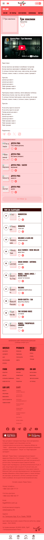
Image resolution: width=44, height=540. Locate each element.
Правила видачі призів (20, 413)
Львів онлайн (6, 402)
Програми (5, 393)
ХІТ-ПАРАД (13, 13)
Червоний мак (23, 240)
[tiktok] (30, 429)
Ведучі (4, 390)
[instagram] (13, 429)
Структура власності (19, 395)
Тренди (32, 359)
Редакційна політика (19, 409)
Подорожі (19, 381)
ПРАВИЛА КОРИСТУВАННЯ (20, 391)
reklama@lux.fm (9, 510)
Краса (31, 353)
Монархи (5, 351)
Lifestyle (20, 369)
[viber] (19, 134)
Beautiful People (23, 302)
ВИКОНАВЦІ (32, 13)
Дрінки (4, 375)
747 (19, 216)
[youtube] (36, 429)
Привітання (19, 375)
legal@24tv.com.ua (10, 503)
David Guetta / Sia (25, 299)
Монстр (13, 178)
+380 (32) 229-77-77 (10, 489)
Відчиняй (14, 167)
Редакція (18, 423)
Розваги (20, 348)
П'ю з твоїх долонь (17, 145)
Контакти (19, 417)
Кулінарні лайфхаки (8, 378)
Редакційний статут (20, 404)
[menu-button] (4, 3)
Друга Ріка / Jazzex (19, 165)
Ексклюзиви (6, 360)
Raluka (21, 287)
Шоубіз (6, 348)
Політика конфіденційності (21, 400)
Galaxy (20, 327)
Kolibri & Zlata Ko (25, 238)
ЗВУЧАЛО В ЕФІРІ (34, 378)
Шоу (4, 357)
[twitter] (14, 134)
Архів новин (19, 420)
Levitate (20, 264)
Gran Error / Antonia (27, 262)
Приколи (18, 351)
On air (5, 13)
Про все (18, 372)
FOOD (5, 369)
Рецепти (5, 372)
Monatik (21, 226)
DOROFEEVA (22, 214)
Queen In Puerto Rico (25, 290)
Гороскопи (19, 357)
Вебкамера (6, 396)
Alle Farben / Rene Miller (28, 250)
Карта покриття (7, 399)
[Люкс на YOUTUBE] (8, 3)
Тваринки (19, 354)
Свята (18, 360)
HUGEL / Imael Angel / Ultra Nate (27, 274)
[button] (22, 24)
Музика (5, 363)
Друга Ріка (23, 21)
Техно (18, 378)
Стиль (31, 356)
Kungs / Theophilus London (26, 324)
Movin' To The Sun (24, 278)
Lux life (6, 387)
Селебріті (5, 354)
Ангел (13, 189)
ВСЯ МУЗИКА (22, 13)
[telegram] (4, 134)
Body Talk (21, 252)
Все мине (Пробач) (17, 156)
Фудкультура (6, 381)
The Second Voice (25, 311)
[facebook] (9, 134)
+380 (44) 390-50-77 (10, 496)
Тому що (21, 228)
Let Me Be (21, 313)
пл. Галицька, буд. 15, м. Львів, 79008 (17, 516)
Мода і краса (33, 349)
